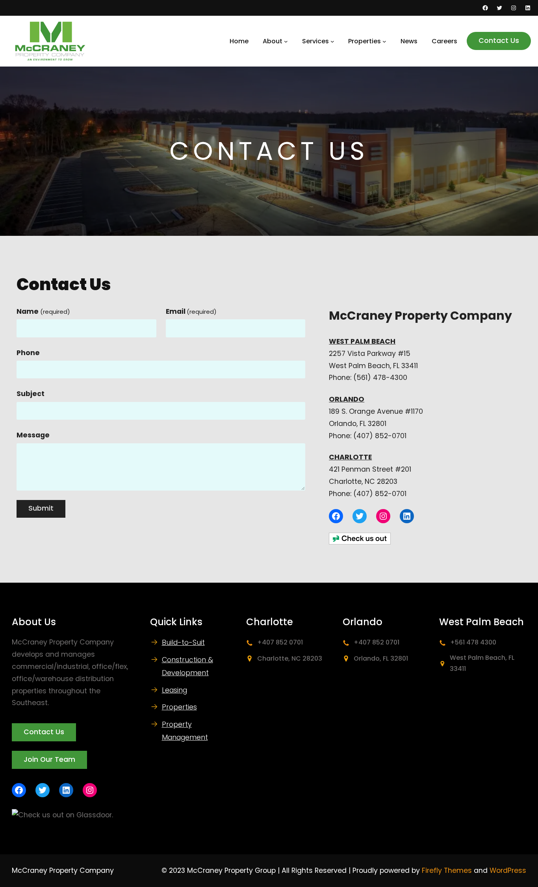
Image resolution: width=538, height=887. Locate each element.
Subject (31, 393)
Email (191, 311)
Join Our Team (49, 759)
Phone (28, 352)
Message (33, 435)
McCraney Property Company (63, 870)
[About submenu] (286, 41)
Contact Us (499, 40)
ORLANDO (346, 399)
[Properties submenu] (384, 41)
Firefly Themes (447, 870)
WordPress (508, 870)
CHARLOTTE (350, 457)
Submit (41, 508)
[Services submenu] (332, 41)
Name (43, 311)
